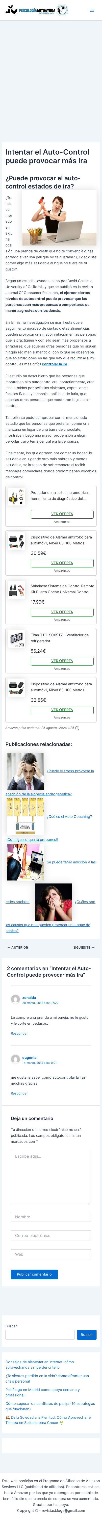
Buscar (11, 1326)
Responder (19, 1033)
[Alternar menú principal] (92, 10)
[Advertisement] (51, 74)
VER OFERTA (62, 514)
